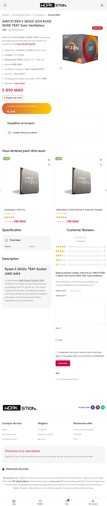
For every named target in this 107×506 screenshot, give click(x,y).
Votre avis (61, 295)
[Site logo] (53, 5)
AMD (32, 246)
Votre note (61, 291)
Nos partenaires (9, 434)
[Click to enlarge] (61, 68)
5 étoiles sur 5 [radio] (80, 291)
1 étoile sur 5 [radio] (71, 291)
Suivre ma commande (83, 429)
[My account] (102, 5)
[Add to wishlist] (49, 164)
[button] (49, 159)
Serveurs (42, 439)
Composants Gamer (21, 15)
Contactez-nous (9, 439)
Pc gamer (42, 429)
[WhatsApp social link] (103, 407)
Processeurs (39, 15)
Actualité (77, 434)
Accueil (5, 15)
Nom (59, 328)
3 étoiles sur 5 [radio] (75, 291)
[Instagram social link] (98, 407)
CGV (75, 439)
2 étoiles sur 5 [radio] (73, 291)
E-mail (60, 340)
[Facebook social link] (93, 407)
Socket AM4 (54, 15)
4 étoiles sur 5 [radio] (78, 291)
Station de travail (45, 434)
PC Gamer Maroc (21, 481)
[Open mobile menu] (5, 5)
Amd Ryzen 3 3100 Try (14, 210)
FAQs (4, 429)
